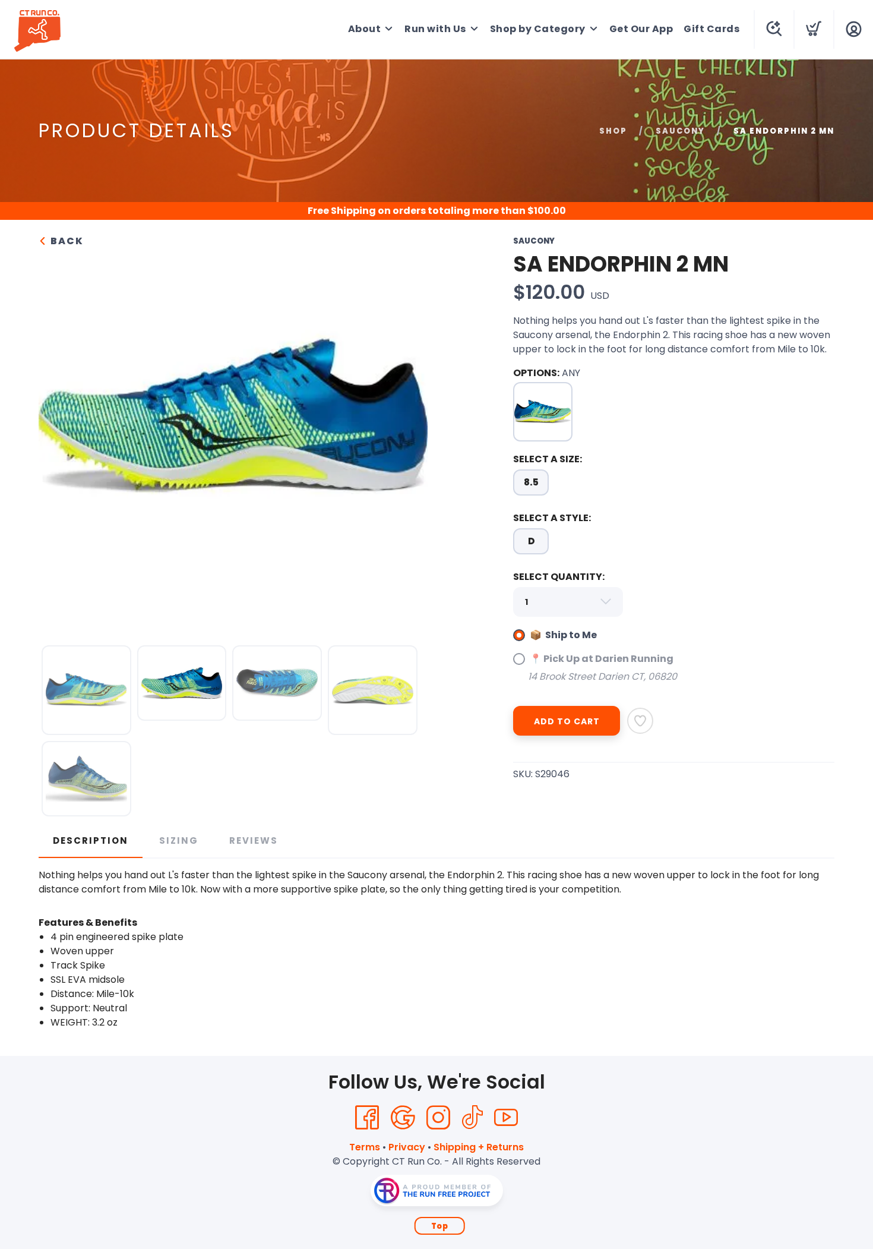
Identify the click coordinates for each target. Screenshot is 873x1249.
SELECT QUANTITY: (559, 577)
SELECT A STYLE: (552, 518)
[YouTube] (506, 1118)
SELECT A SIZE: (547, 459)
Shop (613, 131)
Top (439, 1226)
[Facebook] (367, 1118)
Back (66, 241)
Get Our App (641, 29)
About (364, 29)
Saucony (680, 131)
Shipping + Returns (479, 1147)
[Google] (402, 1118)
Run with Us (435, 29)
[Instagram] (438, 1118)
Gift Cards (711, 29)
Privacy (406, 1147)
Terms (364, 1147)
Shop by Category (538, 29)
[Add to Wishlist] (640, 721)
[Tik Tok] (472, 1118)
